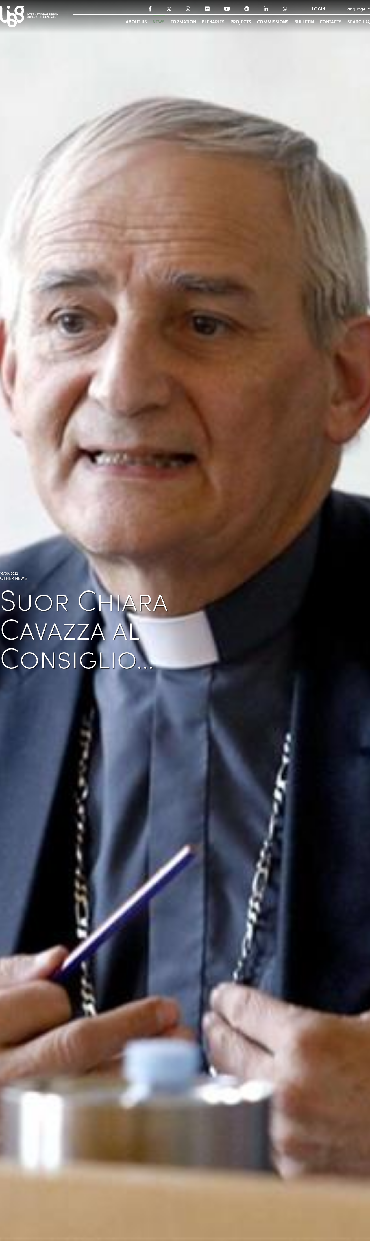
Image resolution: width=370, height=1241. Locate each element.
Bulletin (304, 21)
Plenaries (213, 21)
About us (136, 21)
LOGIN (318, 9)
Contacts (331, 21)
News (159, 21)
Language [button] (356, 9)
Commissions (272, 21)
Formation (183, 21)
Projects (240, 21)
